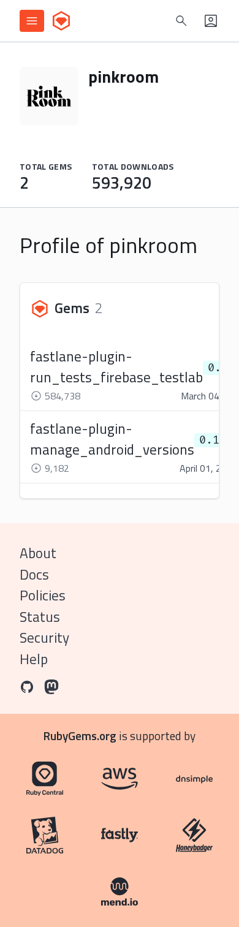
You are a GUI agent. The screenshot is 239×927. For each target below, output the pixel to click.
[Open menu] (32, 21)
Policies (43, 595)
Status (40, 616)
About (38, 553)
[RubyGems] (61, 21)
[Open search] (181, 21)
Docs (34, 574)
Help (34, 659)
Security (44, 637)
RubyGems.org (80, 735)
